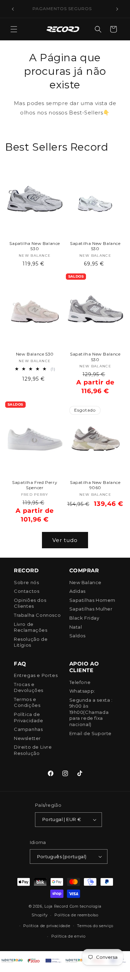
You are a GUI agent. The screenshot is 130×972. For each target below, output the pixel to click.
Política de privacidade (46, 925)
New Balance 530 (35, 354)
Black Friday (84, 618)
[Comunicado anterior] (12, 9)
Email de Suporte (90, 733)
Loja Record (56, 906)
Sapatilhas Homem (92, 600)
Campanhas (28, 729)
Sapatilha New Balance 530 (34, 246)
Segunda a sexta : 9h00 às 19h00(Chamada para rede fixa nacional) (91, 712)
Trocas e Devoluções (28, 687)
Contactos (26, 591)
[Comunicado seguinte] (117, 9)
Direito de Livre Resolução (33, 750)
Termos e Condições (27, 702)
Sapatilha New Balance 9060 (95, 485)
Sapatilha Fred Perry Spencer (34, 485)
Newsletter (27, 738)
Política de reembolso (76, 915)
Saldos (77, 635)
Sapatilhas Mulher (91, 609)
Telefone (80, 682)
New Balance (85, 582)
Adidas (77, 591)
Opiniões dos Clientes (30, 603)
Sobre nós (26, 582)
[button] (13, 29)
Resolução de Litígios (30, 642)
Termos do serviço (95, 925)
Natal (75, 627)
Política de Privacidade (28, 717)
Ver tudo (65, 540)
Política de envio (68, 936)
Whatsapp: (82, 691)
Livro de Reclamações (30, 627)
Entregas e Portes (36, 675)
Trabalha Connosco (37, 615)
